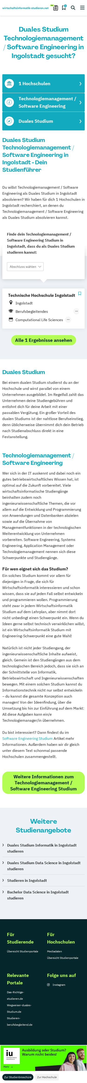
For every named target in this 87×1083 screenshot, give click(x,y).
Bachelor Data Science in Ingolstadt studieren (38, 895)
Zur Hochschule (47, 1077)
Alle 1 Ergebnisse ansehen (43, 340)
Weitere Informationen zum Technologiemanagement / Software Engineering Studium (43, 782)
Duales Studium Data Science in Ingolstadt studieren (44, 865)
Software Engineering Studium (27, 738)
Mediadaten (54, 951)
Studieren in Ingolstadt (27, 880)
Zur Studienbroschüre (18, 1077)
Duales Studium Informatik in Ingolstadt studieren (42, 848)
